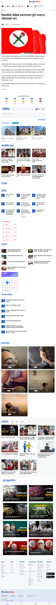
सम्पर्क (47, 571)
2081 (30, 568)
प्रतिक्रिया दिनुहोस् (41, 119)
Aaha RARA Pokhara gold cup (22, 571)
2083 (30, 575)
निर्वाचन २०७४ (39, 569)
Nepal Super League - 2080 (22, 574)
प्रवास (2, 574)
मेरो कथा (29, 577)
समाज (2, 564)
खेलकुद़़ (2, 571)
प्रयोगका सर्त (48, 566)
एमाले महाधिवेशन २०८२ (40, 577)
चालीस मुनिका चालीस (31, 571)
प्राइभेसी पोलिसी (48, 569)
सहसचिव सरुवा (23, 6)
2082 (30, 569)
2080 (30, 566)
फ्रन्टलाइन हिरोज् (31, 579)
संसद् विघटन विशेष (40, 567)
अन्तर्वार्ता (2, 569)
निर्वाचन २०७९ (39, 573)
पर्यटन (11, 566)
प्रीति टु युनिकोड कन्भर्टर (30, 582)
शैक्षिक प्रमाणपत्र (5, 89)
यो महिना (22, 421)
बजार (11, 564)
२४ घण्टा (12, 421)
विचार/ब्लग (3, 566)
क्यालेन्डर (4, 273)
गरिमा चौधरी (31, 6)
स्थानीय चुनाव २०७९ (40, 571)
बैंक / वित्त (12, 569)
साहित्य (2, 567)
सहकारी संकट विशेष (40, 564)
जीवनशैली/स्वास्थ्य (4, 573)
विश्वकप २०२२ (39, 579)
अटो (11, 571)
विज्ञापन (47, 567)
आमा (4, 6)
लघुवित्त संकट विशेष (40, 566)
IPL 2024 (21, 569)
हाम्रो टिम (47, 564)
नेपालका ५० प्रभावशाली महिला (31, 565)
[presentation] (43, 123)
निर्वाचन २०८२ (39, 574)
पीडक (10, 6)
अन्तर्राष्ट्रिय (3, 576)
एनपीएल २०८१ (21, 564)
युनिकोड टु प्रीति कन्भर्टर (30, 585)
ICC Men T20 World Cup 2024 (22, 566)
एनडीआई (15, 6)
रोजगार (11, 567)
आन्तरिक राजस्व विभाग (39, 6)
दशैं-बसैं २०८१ (39, 581)
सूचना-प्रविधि (12, 573)
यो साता (17, 421)
